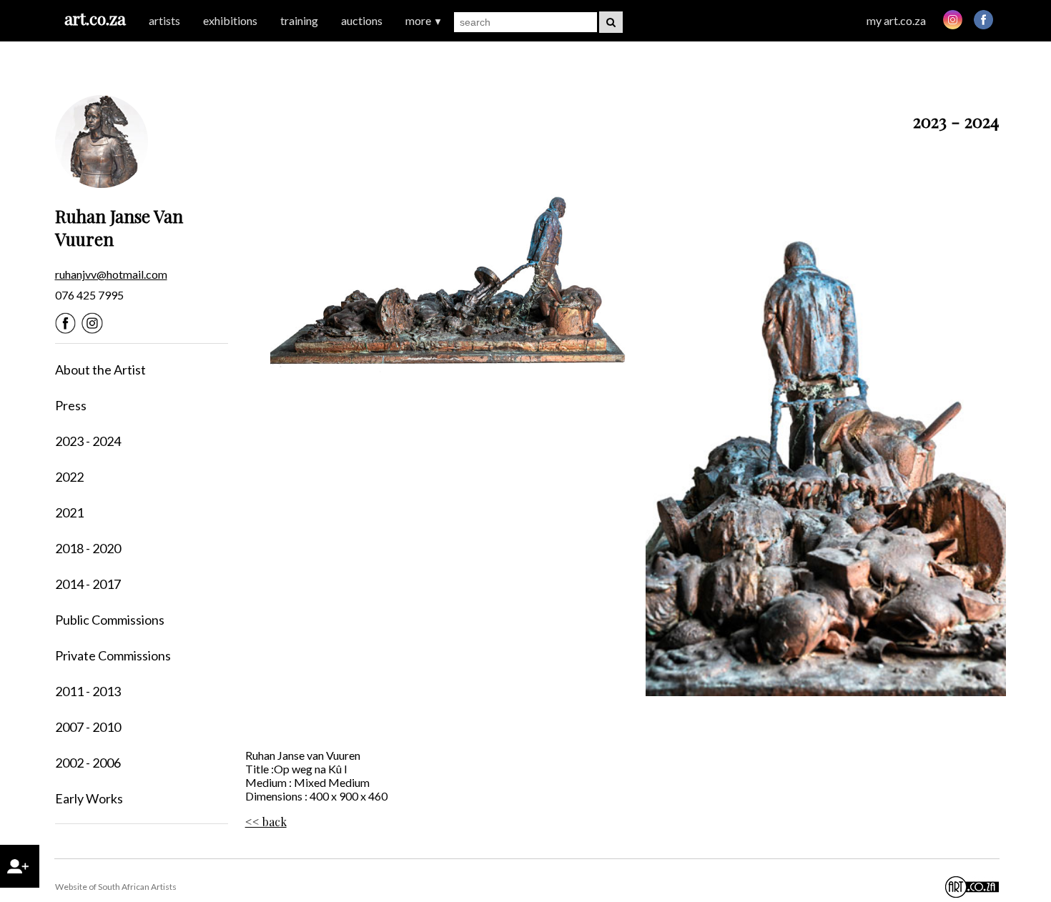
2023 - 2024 (88, 441)
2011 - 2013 (88, 691)
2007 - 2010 (88, 727)
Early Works (89, 798)
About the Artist (100, 369)
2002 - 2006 (88, 762)
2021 (69, 512)
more (424, 20)
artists (164, 20)
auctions (362, 20)
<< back (266, 821)
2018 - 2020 (88, 548)
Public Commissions (109, 620)
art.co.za (95, 18)
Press (71, 405)
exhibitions (230, 20)
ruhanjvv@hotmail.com (111, 274)
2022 (69, 477)
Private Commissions (113, 655)
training (299, 20)
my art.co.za (896, 20)
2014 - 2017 (88, 584)
